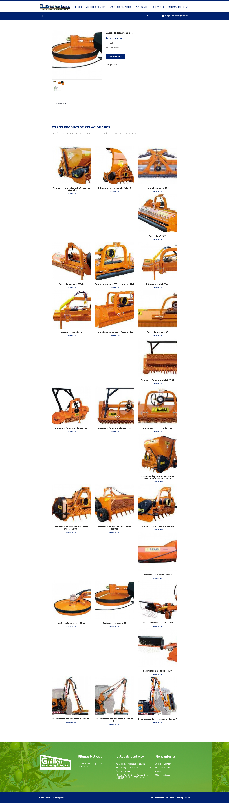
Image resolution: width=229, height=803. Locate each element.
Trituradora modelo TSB (157, 188)
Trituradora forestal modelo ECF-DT (114, 428)
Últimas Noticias (178, 7)
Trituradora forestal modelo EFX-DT (157, 380)
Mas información (115, 56)
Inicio (78, 7)
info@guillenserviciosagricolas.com (176, 15)
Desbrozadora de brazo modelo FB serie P (157, 719)
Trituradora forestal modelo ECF (157, 428)
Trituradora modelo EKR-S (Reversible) (114, 332)
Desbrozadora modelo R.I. (114, 623)
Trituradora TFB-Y (157, 236)
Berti (118, 64)
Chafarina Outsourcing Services (177, 797)
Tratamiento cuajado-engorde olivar (91, 763)
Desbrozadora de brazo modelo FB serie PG (114, 720)
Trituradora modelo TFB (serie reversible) (114, 284)
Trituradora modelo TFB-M (71, 284)
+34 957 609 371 (155, 15)
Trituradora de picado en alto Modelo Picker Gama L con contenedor (157, 477)
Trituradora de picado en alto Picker (157, 526)
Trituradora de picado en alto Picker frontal (114, 528)
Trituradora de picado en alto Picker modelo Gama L (71, 528)
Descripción (61, 103)
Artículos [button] (141, 7)
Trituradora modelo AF (157, 332)
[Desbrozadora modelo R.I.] (77, 54)
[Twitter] (46, 16)
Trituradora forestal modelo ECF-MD (71, 428)
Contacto (158, 7)
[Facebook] (42, 16)
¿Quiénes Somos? (95, 7)
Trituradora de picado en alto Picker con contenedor (71, 189)
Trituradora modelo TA (71, 332)
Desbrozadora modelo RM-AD (71, 623)
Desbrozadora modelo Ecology (157, 671)
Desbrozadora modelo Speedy (158, 575)
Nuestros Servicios (120, 7)
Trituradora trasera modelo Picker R (114, 188)
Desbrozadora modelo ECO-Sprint (157, 623)
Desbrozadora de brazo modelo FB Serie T (71, 719)
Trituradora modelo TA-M (157, 284)
